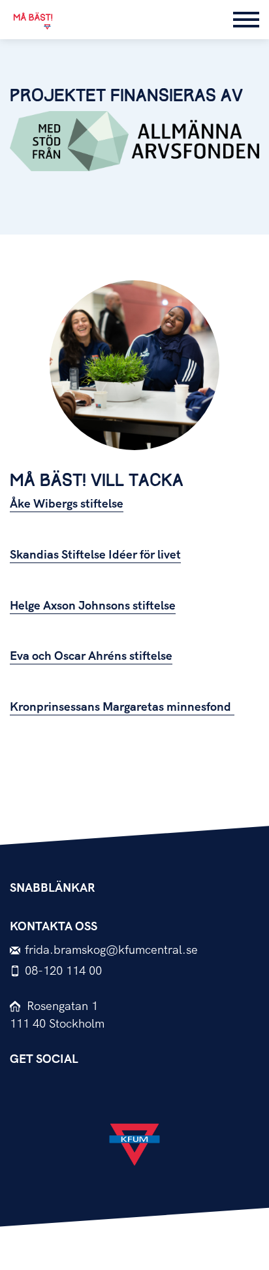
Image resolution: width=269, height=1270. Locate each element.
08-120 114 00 (63, 971)
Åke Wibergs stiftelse (66, 504)
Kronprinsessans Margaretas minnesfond (122, 707)
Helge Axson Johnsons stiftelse (93, 605)
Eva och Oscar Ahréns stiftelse (91, 656)
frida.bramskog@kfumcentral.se (111, 950)
